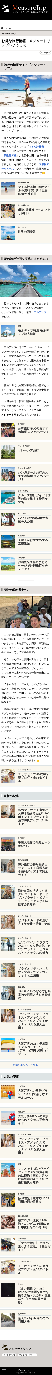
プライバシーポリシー (27, 1355)
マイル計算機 (36, 146)
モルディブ (40, 312)
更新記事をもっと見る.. (26, 1065)
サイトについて (9, 1355)
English (47, 53)
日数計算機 (10, 155)
